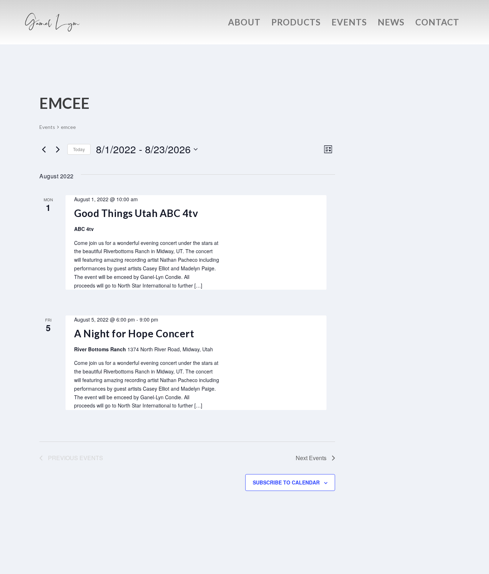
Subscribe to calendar (286, 482)
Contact (437, 23)
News (391, 23)
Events (349, 23)
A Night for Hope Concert (134, 333)
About (244, 23)
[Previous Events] (43, 149)
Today (79, 149)
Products (296, 23)
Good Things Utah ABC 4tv (136, 213)
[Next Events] (57, 149)
